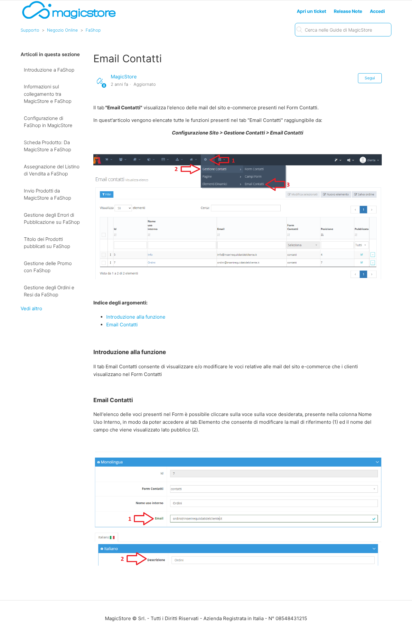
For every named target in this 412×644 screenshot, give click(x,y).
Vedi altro (31, 308)
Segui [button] (370, 77)
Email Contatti (122, 325)
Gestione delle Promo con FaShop (48, 267)
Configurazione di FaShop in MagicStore (48, 122)
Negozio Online (62, 30)
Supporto (30, 30)
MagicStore (124, 77)
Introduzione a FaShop (49, 70)
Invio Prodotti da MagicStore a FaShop (47, 194)
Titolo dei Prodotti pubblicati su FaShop (47, 243)
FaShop (93, 30)
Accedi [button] (377, 11)
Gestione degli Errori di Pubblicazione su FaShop (52, 218)
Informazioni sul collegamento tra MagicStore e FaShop (47, 94)
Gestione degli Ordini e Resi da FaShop (49, 291)
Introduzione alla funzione (135, 317)
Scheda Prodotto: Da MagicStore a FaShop (47, 146)
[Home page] (69, 18)
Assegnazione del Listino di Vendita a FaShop (52, 170)
